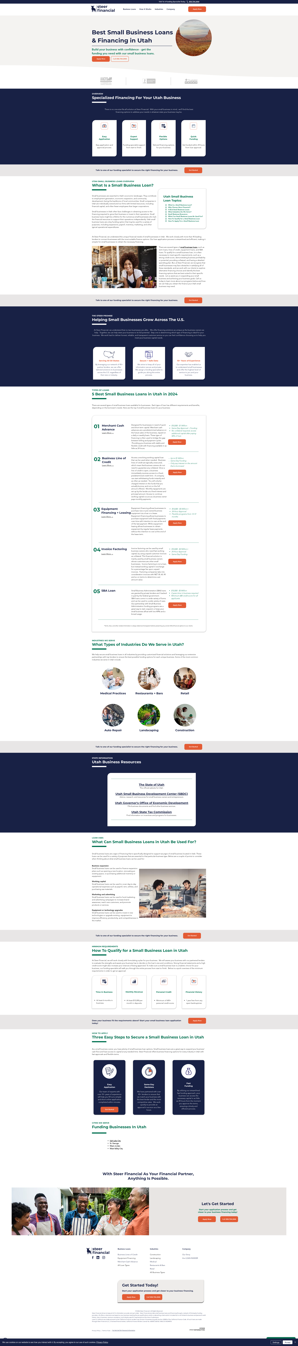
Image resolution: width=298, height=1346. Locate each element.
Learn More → (108, 433)
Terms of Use (106, 1330)
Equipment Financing (126, 1258)
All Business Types (157, 1272)
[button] (171, 9)
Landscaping (155, 1258)
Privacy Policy (96, 1330)
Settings (276, 1342)
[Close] (295, 1342)
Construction (155, 1254)
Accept (287, 1342)
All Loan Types (124, 1265)
